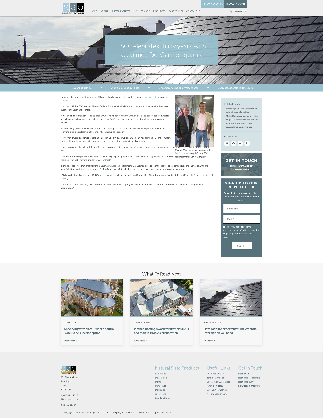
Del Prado (160, 389)
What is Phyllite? (215, 385)
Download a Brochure (249, 385)
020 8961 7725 (239, 11)
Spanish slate (150, 97)
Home (94, 11)
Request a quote (235, 3)
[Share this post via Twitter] (240, 143)
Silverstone (160, 393)
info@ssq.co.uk (70, 399)
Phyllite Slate (141, 11)
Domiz (158, 381)
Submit (241, 245)
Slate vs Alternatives (217, 389)
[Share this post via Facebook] (233, 143)
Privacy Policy (164, 412)
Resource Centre (213, 3)
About (104, 11)
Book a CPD (244, 373)
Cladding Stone (162, 397)
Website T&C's (146, 412)
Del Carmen (181, 153)
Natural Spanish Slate (217, 393)
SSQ (109, 165)
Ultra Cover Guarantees (218, 381)
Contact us (193, 11)
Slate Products (121, 11)
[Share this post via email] (227, 143)
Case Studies (176, 11)
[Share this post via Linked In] (247, 143)
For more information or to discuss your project (242, 167)
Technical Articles (215, 377)
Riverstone (160, 373)
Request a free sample (249, 377)
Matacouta (160, 385)
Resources (159, 11)
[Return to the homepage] (73, 8)
